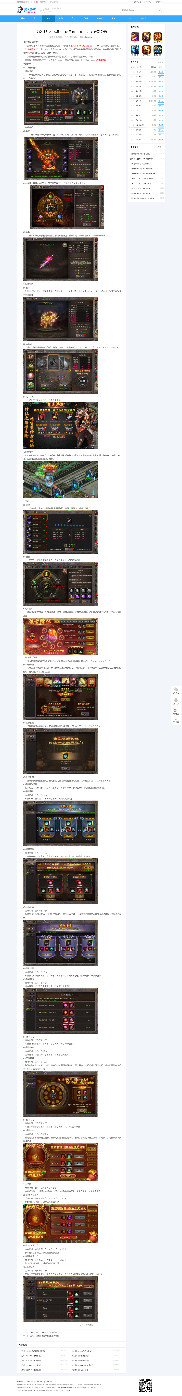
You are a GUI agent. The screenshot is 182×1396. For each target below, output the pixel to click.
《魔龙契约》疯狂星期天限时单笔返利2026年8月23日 (143, 198)
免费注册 (43, 2)
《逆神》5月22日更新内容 (80, 1356)
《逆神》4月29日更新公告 (80, 1360)
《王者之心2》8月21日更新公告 (141, 183)
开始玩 (160, 72)
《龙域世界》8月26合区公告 (140, 154)
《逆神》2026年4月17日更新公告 (30, 1365)
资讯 (48, 18)
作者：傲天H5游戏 (71, 37)
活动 (86, 18)
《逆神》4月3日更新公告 (80, 1370)
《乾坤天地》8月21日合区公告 (141, 188)
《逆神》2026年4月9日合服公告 (30, 1370)
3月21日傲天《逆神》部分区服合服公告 (45, 1332)
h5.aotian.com (88, 37)
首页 (23, 18)
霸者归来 (139, 96)
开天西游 (139, 77)
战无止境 (139, 110)
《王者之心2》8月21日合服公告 (141, 178)
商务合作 (30, 1382)
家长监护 (49, 1382)
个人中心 (128, 18)
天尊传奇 (139, 72)
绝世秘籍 (139, 130)
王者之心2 (139, 120)
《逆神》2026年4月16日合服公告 (82, 1365)
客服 (113, 18)
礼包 (61, 18)
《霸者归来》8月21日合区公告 (141, 193)
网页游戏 (145, 18)
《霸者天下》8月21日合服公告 (141, 169)
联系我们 (39, 1382)
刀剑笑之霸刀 (140, 125)
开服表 (100, 18)
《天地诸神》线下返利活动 (139, 164)
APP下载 (55, 2)
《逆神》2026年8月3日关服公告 (30, 1356)
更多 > (160, 62)
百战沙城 (139, 106)
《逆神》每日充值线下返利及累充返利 (44, 1336)
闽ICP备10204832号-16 (68, 1387)
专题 (74, 18)
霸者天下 (139, 115)
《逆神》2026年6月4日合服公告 (82, 1351)
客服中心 (20, 1382)
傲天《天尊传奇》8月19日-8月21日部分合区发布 (143, 159)
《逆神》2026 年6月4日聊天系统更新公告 (33, 1351)
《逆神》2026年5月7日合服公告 (30, 1360)
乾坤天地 (139, 101)
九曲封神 (139, 135)
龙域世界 (139, 91)
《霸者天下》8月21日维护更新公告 (142, 174)
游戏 (36, 18)
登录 (37, 2)
